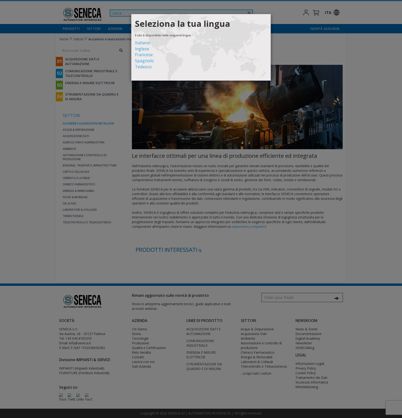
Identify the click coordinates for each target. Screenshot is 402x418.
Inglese (142, 49)
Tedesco (143, 66)
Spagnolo (144, 60)
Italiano (142, 42)
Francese (144, 54)
